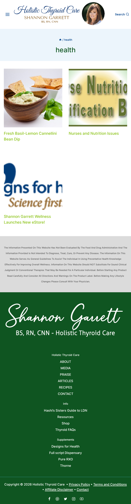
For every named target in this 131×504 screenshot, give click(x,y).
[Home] (60, 39)
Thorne (65, 466)
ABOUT (65, 362)
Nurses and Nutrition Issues (94, 133)
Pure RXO (65, 459)
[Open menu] (7, 14)
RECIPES (65, 387)
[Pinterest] (57, 498)
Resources (65, 417)
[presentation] (33, 98)
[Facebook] (49, 498)
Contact (83, 489)
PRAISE (65, 374)
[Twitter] (65, 498)
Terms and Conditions (110, 484)
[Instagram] (73, 498)
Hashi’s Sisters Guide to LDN (65, 410)
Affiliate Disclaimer (59, 489)
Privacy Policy (79, 484)
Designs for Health (65, 446)
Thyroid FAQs (65, 430)
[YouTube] (81, 498)
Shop (65, 423)
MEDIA (66, 368)
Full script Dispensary (65, 453)
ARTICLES (65, 381)
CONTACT (65, 394)
